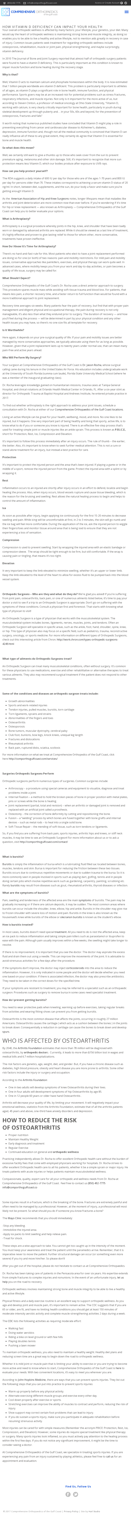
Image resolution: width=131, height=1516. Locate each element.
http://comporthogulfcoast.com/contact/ (44, 842)
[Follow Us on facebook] (68, 1494)
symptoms (85, 900)
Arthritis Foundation (30, 1048)
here (118, 1368)
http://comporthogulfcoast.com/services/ (33, 758)
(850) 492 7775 (13, 2)
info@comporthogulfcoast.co (19, 1187)
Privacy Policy (71, 1511)
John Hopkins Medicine (32, 1380)
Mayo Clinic (14, 1218)
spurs (5, 1031)
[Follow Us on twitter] (75, 1494)
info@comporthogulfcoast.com (42, 2)
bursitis (15, 885)
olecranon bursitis (71, 917)
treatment (60, 932)
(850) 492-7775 (97, 1183)
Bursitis (7, 864)
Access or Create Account (107, 2)
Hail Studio (94, 1511)
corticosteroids (75, 968)
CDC (10, 1321)
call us (109, 1456)
